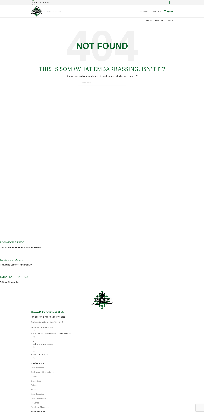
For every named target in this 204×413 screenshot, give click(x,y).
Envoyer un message (44, 344)
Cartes (34, 377)
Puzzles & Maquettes (40, 407)
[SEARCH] (71, 11)
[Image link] (102, 300)
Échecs (34, 385)
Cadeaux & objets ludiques (42, 372)
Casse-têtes (36, 381)
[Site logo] (36, 11)
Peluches (35, 403)
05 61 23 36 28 (41, 354)
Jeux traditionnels (38, 398)
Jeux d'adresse (37, 368)
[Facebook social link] (171, 2)
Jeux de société (37, 394)
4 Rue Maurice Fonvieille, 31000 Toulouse (53, 334)
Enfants (34, 390)
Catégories (37, 363)
